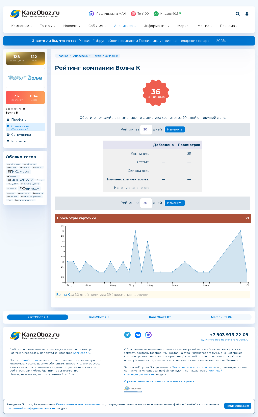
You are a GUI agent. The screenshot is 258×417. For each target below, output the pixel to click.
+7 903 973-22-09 (229, 334)
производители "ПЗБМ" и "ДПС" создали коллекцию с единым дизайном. (129, 41)
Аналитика (123, 26)
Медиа (203, 26)
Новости (70, 26)
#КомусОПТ (12, 184)
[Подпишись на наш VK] (138, 334)
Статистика (20, 127)
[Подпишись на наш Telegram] (127, 334)
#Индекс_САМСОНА (20, 179)
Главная (62, 55)
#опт (9, 200)
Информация (155, 26)
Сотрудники (21, 135)
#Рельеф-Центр (30, 183)
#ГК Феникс (13, 176)
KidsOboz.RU (99, 317)
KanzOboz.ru (81, 352)
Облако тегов (21, 156)
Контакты (18, 141)
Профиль (18, 119)
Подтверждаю (238, 406)
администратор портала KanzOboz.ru (224, 339)
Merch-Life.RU (221, 317)
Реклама (227, 26)
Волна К (63, 295)
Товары (46, 26)
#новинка (38, 193)
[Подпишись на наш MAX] (148, 334)
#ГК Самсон (18, 172)
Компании (20, 26)
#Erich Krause (13, 164)
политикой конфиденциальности (32, 408)
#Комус (40, 180)
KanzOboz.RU (37, 317)
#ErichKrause (30, 164)
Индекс (169, 14)
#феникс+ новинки (24, 200)
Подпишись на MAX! (111, 14)
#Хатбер (10, 193)
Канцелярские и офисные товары (40, 16)
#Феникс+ (29, 188)
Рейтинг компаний (105, 55)
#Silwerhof (38, 167)
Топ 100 (143, 14)
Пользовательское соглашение (194, 367)
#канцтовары (23, 193)
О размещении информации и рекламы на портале (159, 381)
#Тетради (11, 188)
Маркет (183, 26)
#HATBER (11, 167)
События (95, 26)
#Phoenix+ (24, 167)
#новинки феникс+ (31, 196)
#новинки (12, 196)
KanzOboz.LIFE (160, 317)
